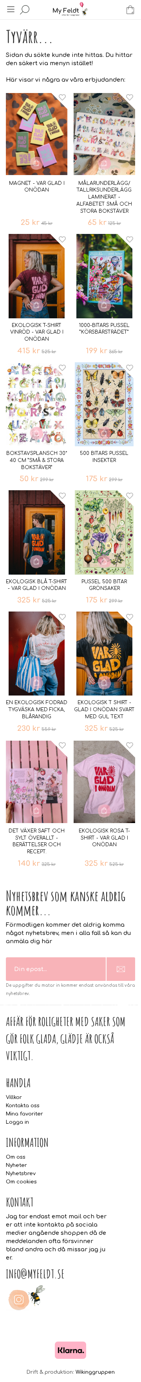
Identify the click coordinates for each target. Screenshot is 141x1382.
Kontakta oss (23, 1105)
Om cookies (21, 1182)
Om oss (15, 1157)
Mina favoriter (24, 1114)
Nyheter (16, 1165)
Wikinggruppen (95, 1372)
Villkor (14, 1097)
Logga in (17, 1122)
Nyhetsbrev (21, 1173)
